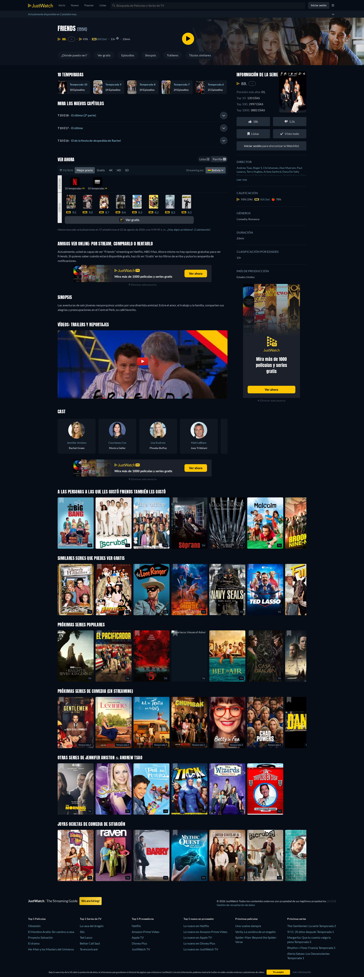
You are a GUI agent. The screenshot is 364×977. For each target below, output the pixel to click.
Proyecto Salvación (40, 937)
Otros (59, 207)
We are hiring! (90, 901)
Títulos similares (200, 55)
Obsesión (34, 926)
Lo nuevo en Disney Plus (199, 943)
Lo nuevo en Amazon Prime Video (205, 932)
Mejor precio (85, 170)
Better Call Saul (90, 943)
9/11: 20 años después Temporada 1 (310, 932)
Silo (82, 932)
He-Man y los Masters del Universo (51, 949)
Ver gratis (104, 55)
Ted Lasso (86, 937)
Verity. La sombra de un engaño (255, 932)
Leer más (242, 179)
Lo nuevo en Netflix (196, 926)
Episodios (127, 55)
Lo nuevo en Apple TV (198, 937)
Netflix (136, 926)
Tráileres (172, 55)
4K (111, 170)
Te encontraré (89, 949)
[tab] (143, 115)
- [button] (77, 115)
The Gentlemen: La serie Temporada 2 (311, 926)
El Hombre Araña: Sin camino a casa (51, 932)
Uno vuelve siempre (248, 926)
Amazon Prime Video (145, 932)
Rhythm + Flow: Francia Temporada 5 (311, 947)
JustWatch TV (141, 949)
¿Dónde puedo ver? (74, 55)
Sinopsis (150, 55)
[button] (189, 656)
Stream (59, 183)
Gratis (101, 170)
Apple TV (138, 937)
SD (127, 170)
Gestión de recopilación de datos (236, 905)
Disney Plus (139, 943)
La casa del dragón (92, 926)
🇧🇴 (214, 170)
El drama (33, 943)
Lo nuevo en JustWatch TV (201, 949)
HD (119, 170)
